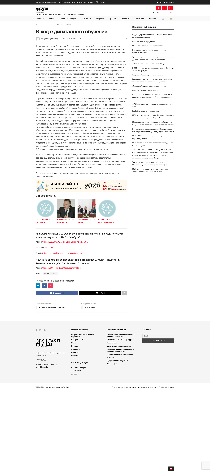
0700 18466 (50, 247)
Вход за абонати (78, 340)
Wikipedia (101, 2)
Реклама (125, 19)
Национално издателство (48, 2)
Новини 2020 (54, 25)
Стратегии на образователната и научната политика (121, 335)
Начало (40, 19)
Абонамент (139, 19)
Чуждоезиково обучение (117, 361)
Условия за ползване (149, 387)
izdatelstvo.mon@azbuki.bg (54, 253)
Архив (74, 374)
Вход (160, 2)
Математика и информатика (119, 346)
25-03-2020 (66, 39)
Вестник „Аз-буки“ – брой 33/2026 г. (146, 90)
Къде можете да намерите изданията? (82, 335)
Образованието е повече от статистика (147, 46)
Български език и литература (119, 340)
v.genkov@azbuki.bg (50, 39)
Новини (45, 25)
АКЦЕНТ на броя (50, 273)
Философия (112, 364)
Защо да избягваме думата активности (147, 75)
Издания (100, 19)
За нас (51, 19)
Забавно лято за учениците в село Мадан (149, 64)
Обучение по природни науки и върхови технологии (120, 350)
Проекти (112, 19)
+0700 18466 (41, 360)
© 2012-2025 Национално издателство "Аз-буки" (52, 387)
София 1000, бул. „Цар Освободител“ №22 (61, 268)
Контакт (152, 19)
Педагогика (112, 343)
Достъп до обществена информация (125, 387)
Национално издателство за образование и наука (60, 14)
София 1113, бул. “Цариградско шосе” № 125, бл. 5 (65, 242)
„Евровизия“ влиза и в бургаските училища (149, 86)
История (110, 357)
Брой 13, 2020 (66, 25)
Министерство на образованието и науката (78, 2)
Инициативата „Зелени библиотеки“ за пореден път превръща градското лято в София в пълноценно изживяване (153, 97)
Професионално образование (120, 354)
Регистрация (169, 2)
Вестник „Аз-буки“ (69, 19)
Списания (87, 19)
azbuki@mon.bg (75, 253)
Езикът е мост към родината (143, 42)
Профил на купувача (166, 387)
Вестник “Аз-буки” (79, 368)
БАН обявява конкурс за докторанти (146, 111)
